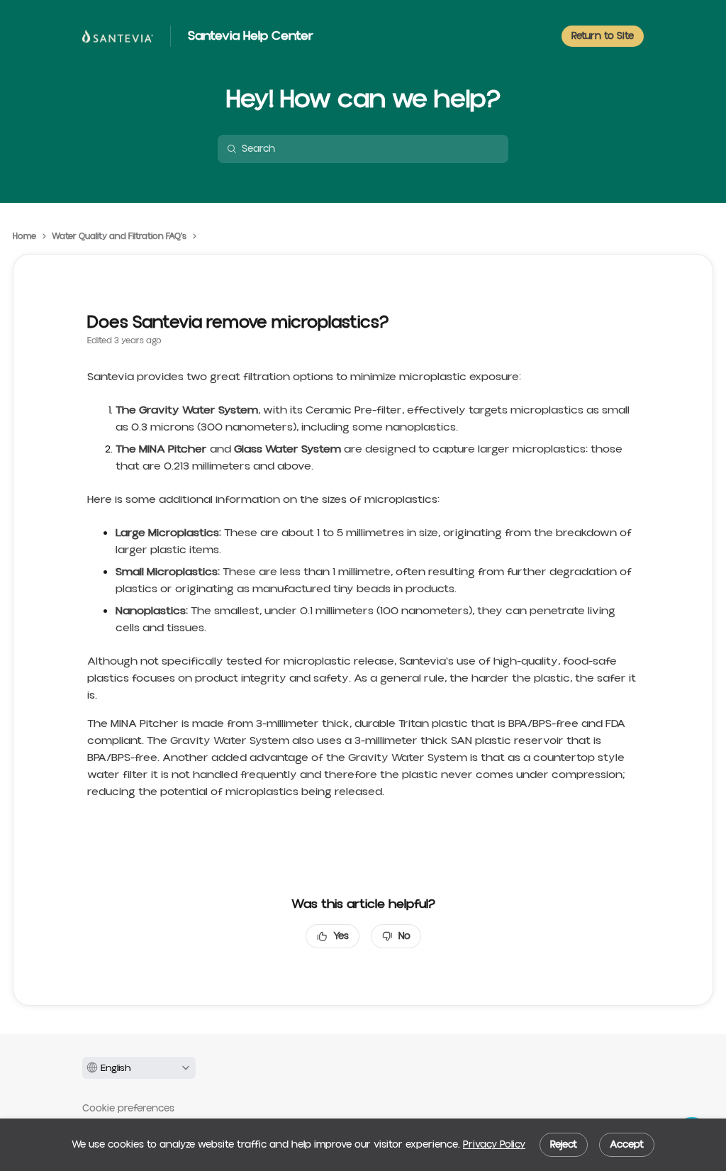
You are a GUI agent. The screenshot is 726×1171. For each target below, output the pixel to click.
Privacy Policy (494, 1145)
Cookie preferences (128, 1108)
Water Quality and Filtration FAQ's (119, 237)
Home (24, 237)
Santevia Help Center (250, 36)
